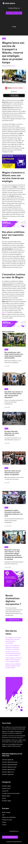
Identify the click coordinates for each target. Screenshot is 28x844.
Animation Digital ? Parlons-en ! (10, 837)
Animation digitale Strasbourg (9, 762)
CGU (3, 815)
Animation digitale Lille (7, 759)
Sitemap (4, 822)
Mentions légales (6, 812)
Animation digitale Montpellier (9, 764)
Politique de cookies (7, 819)
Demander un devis (14, 619)
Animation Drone (6, 788)
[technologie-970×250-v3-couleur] (14, 227)
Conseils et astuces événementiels (10, 793)
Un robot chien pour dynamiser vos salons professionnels (11, 433)
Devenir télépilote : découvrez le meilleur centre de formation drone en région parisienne (14, 659)
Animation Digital (6, 786)
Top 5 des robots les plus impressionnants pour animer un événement (12, 472)
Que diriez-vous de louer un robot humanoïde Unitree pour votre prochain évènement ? (13, 653)
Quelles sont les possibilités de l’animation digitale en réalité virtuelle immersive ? (13, 665)
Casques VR (5, 791)
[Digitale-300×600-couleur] (14, 710)
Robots (3, 38)
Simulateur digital (6, 800)
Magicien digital (6, 796)
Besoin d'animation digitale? (14, 13)
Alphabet (4, 312)
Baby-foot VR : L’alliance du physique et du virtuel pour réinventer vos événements (12, 647)
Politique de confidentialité (9, 817)
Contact (4, 824)
